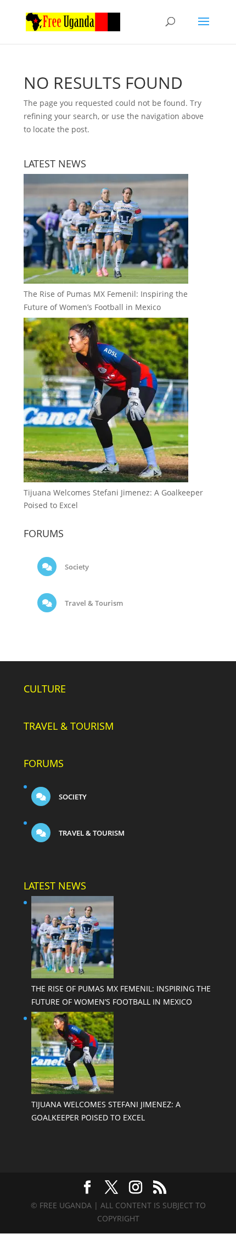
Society (76, 567)
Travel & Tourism (93, 603)
